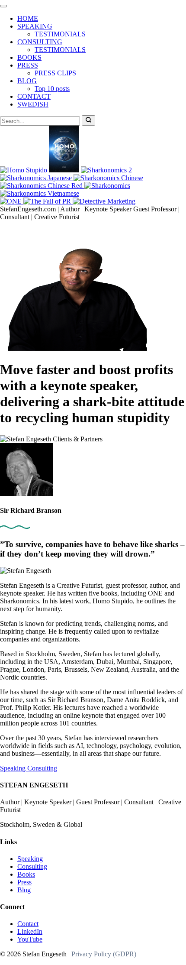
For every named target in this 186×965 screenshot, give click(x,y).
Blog (24, 890)
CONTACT (34, 96)
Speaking (13, 768)
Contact (27, 923)
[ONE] (11, 201)
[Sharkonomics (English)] (107, 185)
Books (26, 874)
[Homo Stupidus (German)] (65, 170)
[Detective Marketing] (104, 201)
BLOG (27, 80)
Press (24, 882)
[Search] (88, 120)
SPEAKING (34, 26)
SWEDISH (32, 104)
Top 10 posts (52, 88)
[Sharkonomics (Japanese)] (37, 177)
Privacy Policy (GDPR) (103, 954)
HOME (27, 18)
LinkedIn (29, 931)
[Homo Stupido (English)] (24, 170)
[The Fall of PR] (48, 201)
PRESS (27, 65)
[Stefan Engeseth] (73, 348)
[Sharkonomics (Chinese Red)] (42, 185)
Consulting (42, 768)
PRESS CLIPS (55, 73)
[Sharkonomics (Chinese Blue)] (108, 177)
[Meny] (3, 6)
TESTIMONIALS (60, 34)
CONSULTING (39, 41)
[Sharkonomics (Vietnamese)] (39, 193)
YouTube (29, 939)
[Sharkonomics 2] (106, 170)
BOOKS (29, 57)
